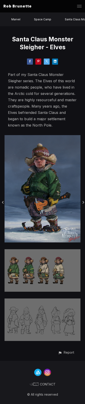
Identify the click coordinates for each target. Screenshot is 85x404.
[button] (66, 352)
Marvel (15, 19)
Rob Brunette (17, 6)
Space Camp (42, 19)
